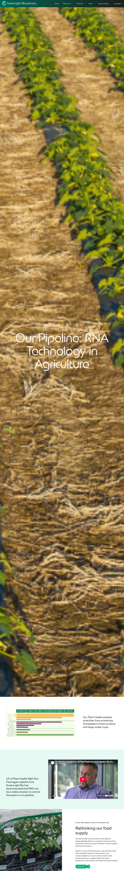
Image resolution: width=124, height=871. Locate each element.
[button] (68, 3)
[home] (20, 3)
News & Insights (103, 3)
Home (57, 3)
